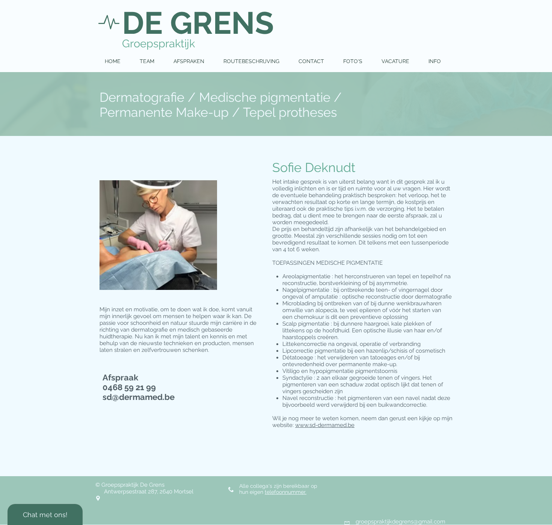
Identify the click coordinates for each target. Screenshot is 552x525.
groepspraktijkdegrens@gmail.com (400, 521)
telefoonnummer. (285, 492)
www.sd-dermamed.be (324, 425)
